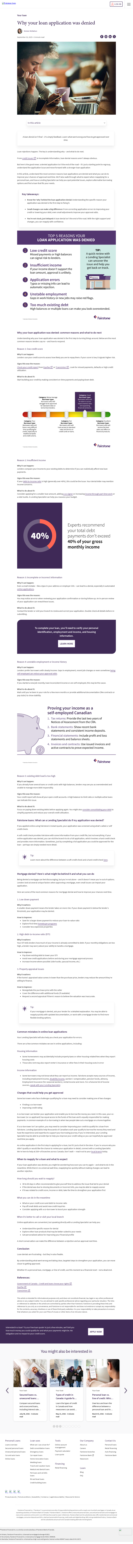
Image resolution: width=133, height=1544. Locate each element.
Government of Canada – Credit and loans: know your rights (43, 1283)
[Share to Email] (106, 37)
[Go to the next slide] (126, 1391)
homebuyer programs (47, 923)
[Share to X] (114, 37)
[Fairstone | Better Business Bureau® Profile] (125, 1532)
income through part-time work (98, 493)
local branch (96, 1151)
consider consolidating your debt (96, 809)
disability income (57, 1078)
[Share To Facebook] (101, 37)
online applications (25, 589)
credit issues (27, 158)
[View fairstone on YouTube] (19, 1491)
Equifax (46, 367)
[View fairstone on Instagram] (10, 1491)
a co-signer (68, 493)
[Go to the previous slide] (7, 1391)
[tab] (54, 1426)
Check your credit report (27, 367)
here (106, 859)
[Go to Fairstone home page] (9, 4)
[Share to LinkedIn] (110, 37)
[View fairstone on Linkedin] (15, 1491)
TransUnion (61, 367)
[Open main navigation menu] (129, 4)
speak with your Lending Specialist (45, 1085)
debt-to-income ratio (32, 481)
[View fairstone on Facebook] (6, 1491)
